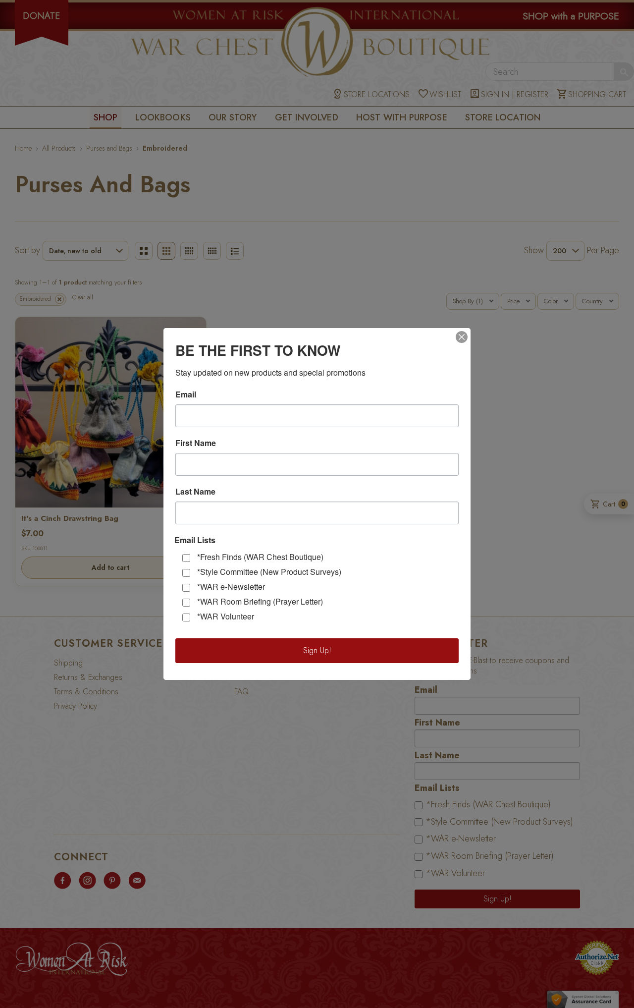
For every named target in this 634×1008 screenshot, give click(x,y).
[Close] (462, 337)
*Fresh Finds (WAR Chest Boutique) (260, 556)
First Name (195, 443)
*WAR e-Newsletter (231, 586)
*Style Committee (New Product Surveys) (269, 571)
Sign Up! (317, 650)
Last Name (195, 492)
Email (185, 394)
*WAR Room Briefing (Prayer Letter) (260, 601)
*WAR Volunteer (225, 616)
